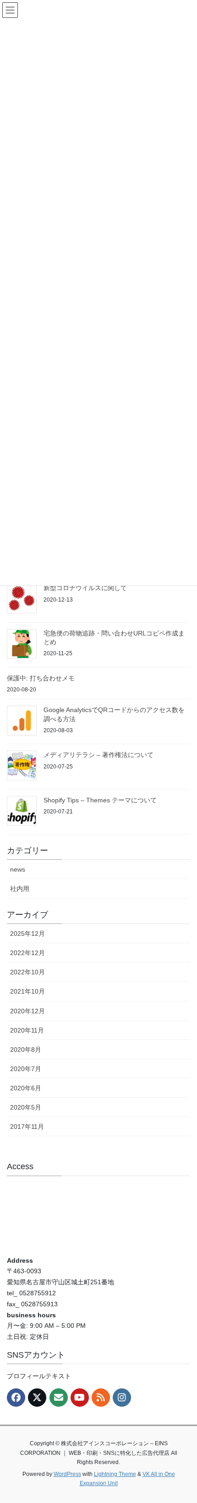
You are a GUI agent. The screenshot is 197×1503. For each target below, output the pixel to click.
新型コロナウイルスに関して (85, 587)
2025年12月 (27, 933)
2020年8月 (25, 1049)
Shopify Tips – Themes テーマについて (100, 800)
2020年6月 (25, 1088)
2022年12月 (27, 952)
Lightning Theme (115, 1474)
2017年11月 (27, 1126)
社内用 (19, 888)
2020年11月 (27, 1030)
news (17, 869)
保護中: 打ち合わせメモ (41, 678)
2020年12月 (27, 1011)
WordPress (67, 1474)
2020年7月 (25, 1068)
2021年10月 (27, 991)
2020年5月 (25, 1107)
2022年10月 (27, 972)
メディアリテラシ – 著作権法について (98, 754)
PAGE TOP (183, 1450)
